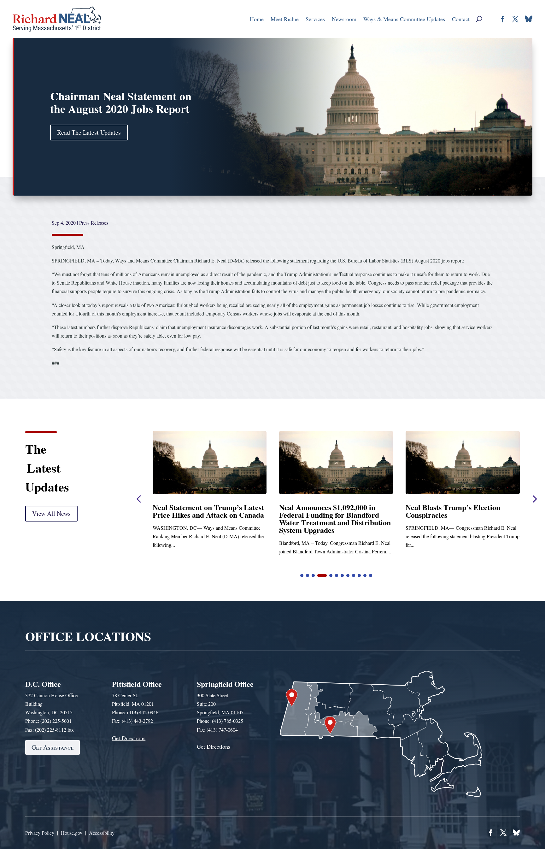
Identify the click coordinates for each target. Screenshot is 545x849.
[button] (479, 19)
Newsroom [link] (344, 19)
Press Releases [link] (93, 222)
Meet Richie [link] (285, 19)
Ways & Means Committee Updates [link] (404, 19)
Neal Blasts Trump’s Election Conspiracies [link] (200, 511)
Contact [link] (461, 19)
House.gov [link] (71, 832)
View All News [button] (51, 513)
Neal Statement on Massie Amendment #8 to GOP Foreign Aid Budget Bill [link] (330, 515)
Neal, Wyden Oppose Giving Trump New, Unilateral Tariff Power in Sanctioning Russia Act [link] (458, 515)
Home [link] (257, 19)
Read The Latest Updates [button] (89, 132)
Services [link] (315, 19)
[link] (57, 19)
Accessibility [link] (101, 832)
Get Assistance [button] (52, 747)
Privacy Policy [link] (39, 832)
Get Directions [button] (128, 738)
